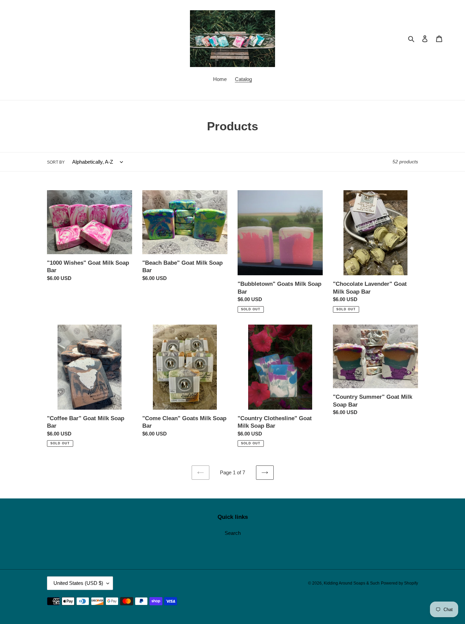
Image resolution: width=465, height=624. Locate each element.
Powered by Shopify (399, 583)
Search (233, 533)
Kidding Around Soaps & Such (352, 583)
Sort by (56, 162)
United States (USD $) (78, 583)
